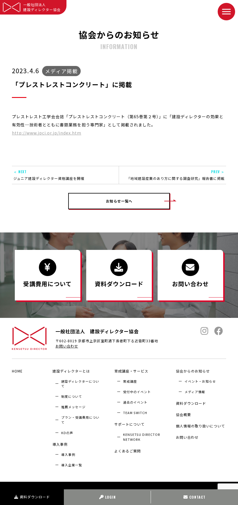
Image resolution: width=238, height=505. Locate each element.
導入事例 (60, 444)
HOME (17, 370)
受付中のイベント (137, 391)
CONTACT (197, 497)
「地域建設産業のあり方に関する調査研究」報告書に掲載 (176, 175)
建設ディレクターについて (80, 383)
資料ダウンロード (35, 496)
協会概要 (183, 414)
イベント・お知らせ (200, 381)
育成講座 (130, 381)
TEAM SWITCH (135, 412)
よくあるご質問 (127, 450)
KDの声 (67, 432)
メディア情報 (195, 391)
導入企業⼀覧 (71, 465)
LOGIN (110, 497)
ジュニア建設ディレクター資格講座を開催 (48, 175)
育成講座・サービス (131, 370)
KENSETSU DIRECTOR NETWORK (141, 436)
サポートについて (129, 424)
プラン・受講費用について (80, 419)
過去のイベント (135, 402)
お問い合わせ (66, 345)
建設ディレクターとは (71, 370)
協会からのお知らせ (193, 370)
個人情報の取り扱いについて (200, 425)
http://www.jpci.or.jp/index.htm (46, 133)
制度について (71, 396)
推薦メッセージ (73, 406)
